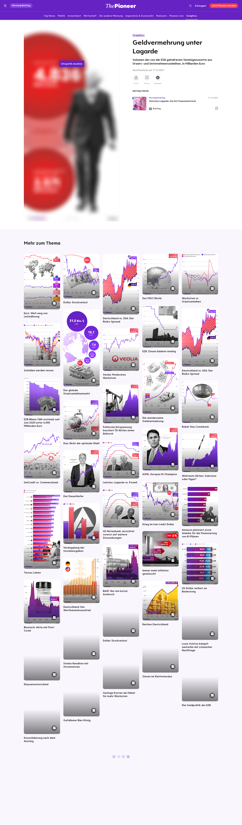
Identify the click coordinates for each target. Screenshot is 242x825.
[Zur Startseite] (121, 5)
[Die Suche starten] (190, 5)
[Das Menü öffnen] (5, 6)
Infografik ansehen (71, 63)
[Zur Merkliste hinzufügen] (146, 77)
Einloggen (200, 5)
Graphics (139, 35)
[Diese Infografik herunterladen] (157, 77)
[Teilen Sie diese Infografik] (136, 77)
